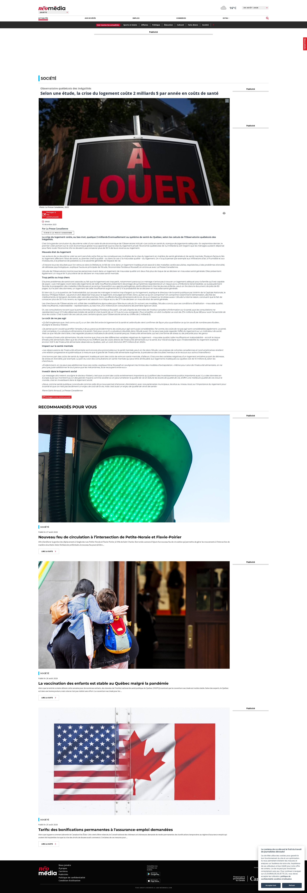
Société (205, 25)
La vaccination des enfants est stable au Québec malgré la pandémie (103, 683)
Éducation (168, 25)
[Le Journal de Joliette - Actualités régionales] (51, 8)
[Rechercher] (267, 18)
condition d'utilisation (283, 879)
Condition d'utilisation (69, 880)
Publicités (63, 874)
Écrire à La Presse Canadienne (58, 233)
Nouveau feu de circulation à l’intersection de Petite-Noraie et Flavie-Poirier (109, 537)
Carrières (63, 871)
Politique (156, 25)
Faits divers (193, 25)
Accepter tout (271, 885)
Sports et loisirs (130, 25)
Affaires (144, 25)
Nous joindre (65, 865)
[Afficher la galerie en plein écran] (227, 100)
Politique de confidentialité (72, 877)
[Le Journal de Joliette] (47, 874)
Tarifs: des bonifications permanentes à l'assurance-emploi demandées (105, 829)
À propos (63, 868)
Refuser (292, 885)
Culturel (180, 25)
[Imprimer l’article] (224, 213)
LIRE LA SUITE (47, 551)
